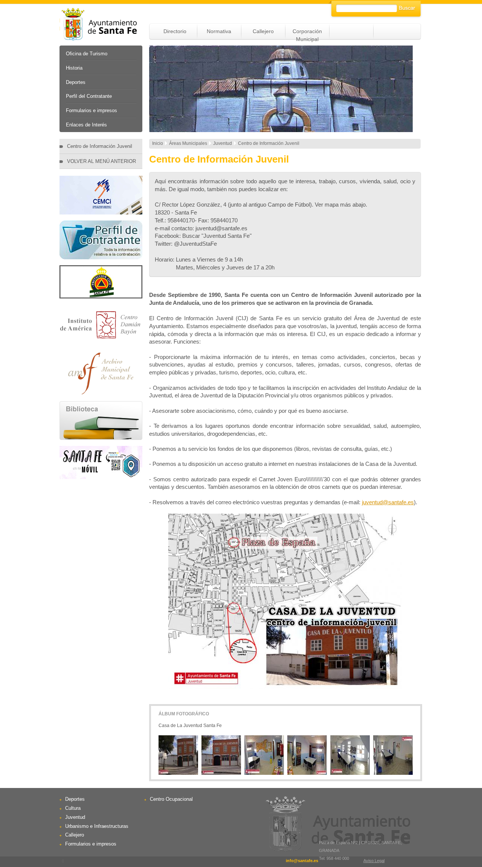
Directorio (174, 31)
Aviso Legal (373, 860)
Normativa (219, 31)
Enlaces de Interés (86, 125)
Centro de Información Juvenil (99, 146)
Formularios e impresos (91, 110)
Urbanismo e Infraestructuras (96, 826)
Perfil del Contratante (89, 96)
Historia (74, 68)
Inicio (157, 143)
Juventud (75, 817)
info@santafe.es (302, 860)
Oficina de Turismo (86, 53)
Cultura (73, 808)
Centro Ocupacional (171, 799)
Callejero (263, 31)
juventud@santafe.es (388, 502)
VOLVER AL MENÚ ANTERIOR (101, 161)
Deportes (75, 82)
